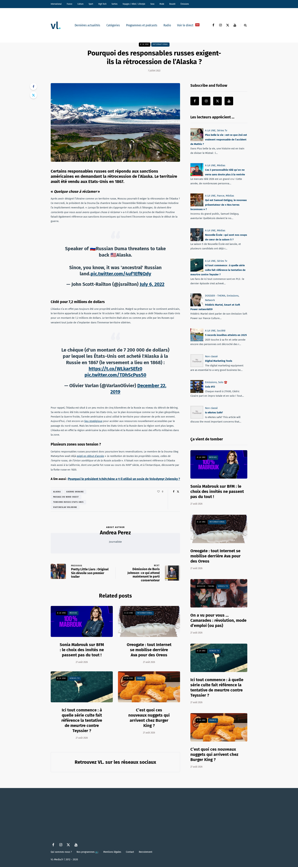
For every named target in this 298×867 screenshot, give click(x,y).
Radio (167, 25)
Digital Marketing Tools (218, 360)
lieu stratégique (93, 421)
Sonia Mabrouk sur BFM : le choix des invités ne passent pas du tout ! (82, 649)
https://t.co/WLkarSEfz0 (115, 369)
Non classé (211, 356)
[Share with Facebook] (33, 86)
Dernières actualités (87, 25)
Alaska (57, 492)
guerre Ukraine (75, 492)
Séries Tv (75, 678)
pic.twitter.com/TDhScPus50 (115, 375)
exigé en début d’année (90, 456)
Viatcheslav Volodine (65, 507)
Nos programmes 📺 (87, 851)
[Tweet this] (33, 95)
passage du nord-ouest (66, 497)
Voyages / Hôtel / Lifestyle (134, 4)
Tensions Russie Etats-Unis (68, 502)
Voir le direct (188, 25)
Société (221, 330)
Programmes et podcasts (141, 25)
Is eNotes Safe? (214, 412)
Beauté (172, 4)
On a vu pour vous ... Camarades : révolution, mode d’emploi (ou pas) (218, 620)
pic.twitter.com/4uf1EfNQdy (121, 274)
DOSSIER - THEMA (215, 295)
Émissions (185, 4)
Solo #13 (210, 386)
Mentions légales (112, 851)
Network (210, 300)
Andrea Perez (115, 533)
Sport (91, 4)
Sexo (152, 4)
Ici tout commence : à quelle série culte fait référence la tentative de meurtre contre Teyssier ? (81, 720)
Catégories (113, 25)
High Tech (102, 4)
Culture (80, 4)
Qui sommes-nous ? (61, 851)
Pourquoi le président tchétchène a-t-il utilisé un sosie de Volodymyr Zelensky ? (124, 479)
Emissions (233, 295)
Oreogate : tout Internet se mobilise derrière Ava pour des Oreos (149, 649)
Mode (162, 4)
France (69, 4)
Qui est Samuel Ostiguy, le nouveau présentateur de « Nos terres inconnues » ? (218, 205)
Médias (73, 613)
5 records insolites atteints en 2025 (226, 335)
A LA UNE (144, 44)
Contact (130, 851)
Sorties (114, 4)
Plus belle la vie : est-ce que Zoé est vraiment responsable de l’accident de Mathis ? (218, 139)
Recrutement (145, 851)
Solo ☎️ (222, 382)
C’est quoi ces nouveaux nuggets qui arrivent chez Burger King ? (214, 754)
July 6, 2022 (152, 284)
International (56, 4)
